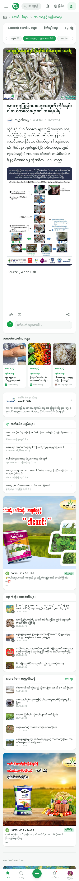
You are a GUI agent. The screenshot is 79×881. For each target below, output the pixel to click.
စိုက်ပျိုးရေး (51, 28)
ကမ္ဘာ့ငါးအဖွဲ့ (22, 120)
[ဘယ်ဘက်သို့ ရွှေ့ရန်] (8, 38)
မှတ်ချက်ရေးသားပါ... (29, 325)
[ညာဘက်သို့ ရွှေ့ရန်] (70, 38)
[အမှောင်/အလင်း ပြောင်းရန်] (47, 6)
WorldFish (38, 120)
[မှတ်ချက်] (19, 314)
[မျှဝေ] (68, 314)
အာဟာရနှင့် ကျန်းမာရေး (48, 17)
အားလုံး (69, 679)
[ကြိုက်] (11, 314)
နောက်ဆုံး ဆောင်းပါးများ (22, 28)
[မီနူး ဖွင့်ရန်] (6, 6)
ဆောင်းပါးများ (20, 17)
